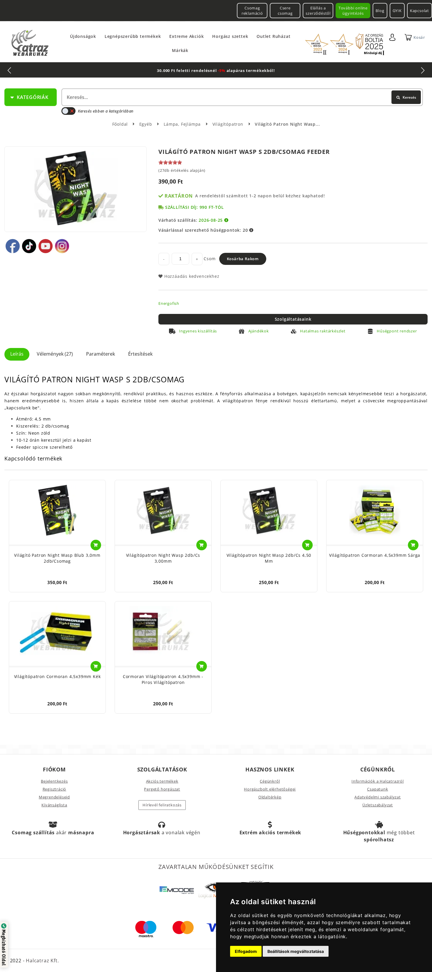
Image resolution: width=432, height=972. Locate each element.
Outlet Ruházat (273, 36)
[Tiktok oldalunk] (29, 246)
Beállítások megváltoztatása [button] (295, 951)
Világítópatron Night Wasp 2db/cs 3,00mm (163, 558)
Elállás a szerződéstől (318, 10)
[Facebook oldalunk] (12, 246)
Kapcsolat (419, 10)
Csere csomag (285, 10)
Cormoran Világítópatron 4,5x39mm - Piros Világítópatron (163, 679)
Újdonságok (83, 36)
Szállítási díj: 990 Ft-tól (194, 207)
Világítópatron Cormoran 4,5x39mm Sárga (374, 555)
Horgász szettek (230, 36)
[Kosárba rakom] (96, 545)
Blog (380, 10)
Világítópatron (228, 124)
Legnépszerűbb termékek (133, 36)
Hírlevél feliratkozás (162, 805)
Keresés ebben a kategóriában (105, 111)
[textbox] (241, 97)
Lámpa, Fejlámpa (183, 124)
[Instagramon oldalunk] (62, 246)
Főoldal (120, 124)
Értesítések (140, 354)
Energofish (168, 303)
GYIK (397, 10)
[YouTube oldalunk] (45, 246)
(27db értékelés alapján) (181, 170)
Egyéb (146, 124)
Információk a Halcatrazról (377, 781)
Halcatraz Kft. (41, 960)
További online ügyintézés (353, 10)
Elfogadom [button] (246, 951)
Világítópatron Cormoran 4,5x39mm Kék (57, 676)
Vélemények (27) (55, 354)
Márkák (180, 50)
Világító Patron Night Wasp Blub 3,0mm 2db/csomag (57, 558)
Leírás (17, 354)
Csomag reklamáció (252, 10)
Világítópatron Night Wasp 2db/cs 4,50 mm (269, 558)
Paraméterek (100, 354)
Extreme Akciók (186, 36)
